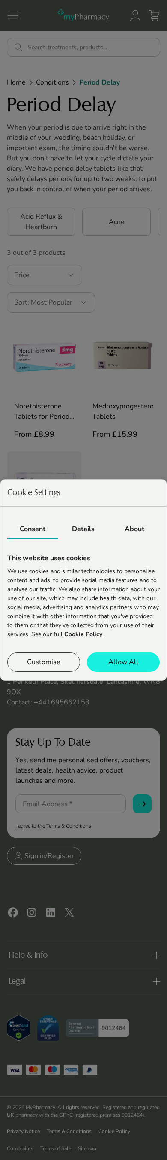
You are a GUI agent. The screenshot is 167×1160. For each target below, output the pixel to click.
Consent (32, 529)
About (134, 529)
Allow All (123, 662)
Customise (43, 662)
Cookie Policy (83, 634)
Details (83, 529)
